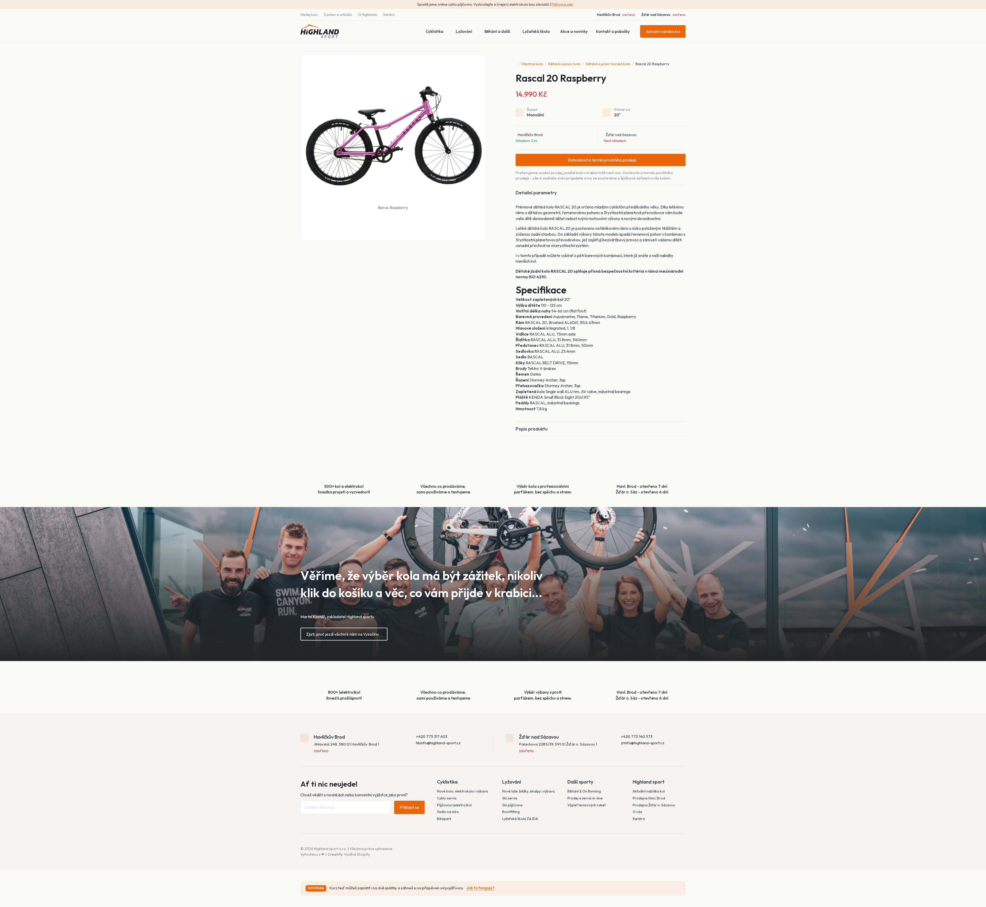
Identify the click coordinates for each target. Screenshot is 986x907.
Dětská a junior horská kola (608, 64)
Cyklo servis (447, 798)
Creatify (335, 854)
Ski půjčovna (512, 805)
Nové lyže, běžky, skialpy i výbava (528, 791)
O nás (637, 811)
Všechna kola (532, 64)
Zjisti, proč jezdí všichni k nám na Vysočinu (342, 634)
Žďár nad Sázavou (655, 15)
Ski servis (509, 798)
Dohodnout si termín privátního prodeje (602, 160)
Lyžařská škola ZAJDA (520, 818)
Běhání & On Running (584, 791)
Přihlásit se (409, 807)
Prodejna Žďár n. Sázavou (654, 805)
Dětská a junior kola (564, 64)
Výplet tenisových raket (586, 805)
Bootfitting (511, 811)
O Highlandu (367, 15)
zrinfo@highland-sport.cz (642, 742)
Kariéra (389, 15)
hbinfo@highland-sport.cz (438, 742)
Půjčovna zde (562, 4)
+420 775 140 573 (636, 736)
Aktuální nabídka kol (663, 31)
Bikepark (444, 818)
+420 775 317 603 (431, 736)
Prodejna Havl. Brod (649, 798)
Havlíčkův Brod (608, 15)
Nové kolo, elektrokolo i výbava (462, 791)
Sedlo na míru (448, 811)
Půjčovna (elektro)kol (454, 805)
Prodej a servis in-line (585, 798)
